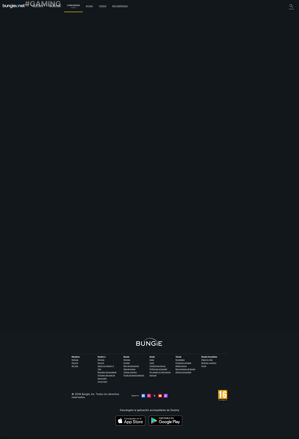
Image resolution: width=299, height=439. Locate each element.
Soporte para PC (37, 60)
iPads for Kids (207, 360)
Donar (203, 366)
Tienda (102, 6)
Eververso (33, 42)
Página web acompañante (42, 51)
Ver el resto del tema (100, 117)
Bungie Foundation (209, 357)
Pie (90, 318)
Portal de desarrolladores (133, 375)
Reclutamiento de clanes (41, 73)
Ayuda (89, 6)
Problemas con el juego (41, 45)
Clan (99, 369)
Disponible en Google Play (166, 421)
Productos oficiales (183, 363)
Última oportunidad (183, 372)
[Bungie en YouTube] (160, 396)
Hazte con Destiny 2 (106, 366)
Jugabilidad (34, 29)
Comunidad (73, 5)
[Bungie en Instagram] (149, 396)
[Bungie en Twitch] (166, 396)
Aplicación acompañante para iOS (47, 54)
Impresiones (34, 20)
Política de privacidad (158, 369)
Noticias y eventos (208, 363)
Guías (152, 360)
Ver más (75, 366)
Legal (152, 363)
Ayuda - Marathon (37, 82)
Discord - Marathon (38, 85)
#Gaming (92, 105)
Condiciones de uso (158, 366)
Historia (31, 26)
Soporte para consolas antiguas (46, 66)
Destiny (13, 6)
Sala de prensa (129, 369)
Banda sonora (181, 366)
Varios (30, 79)
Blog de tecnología (131, 366)
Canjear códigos (130, 372)
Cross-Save (102, 381)
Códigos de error (37, 35)
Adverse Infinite (97, 77)
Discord (75, 363)
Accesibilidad (35, 48)
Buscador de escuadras (107, 372)
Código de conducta (37, 89)
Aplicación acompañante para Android (49, 57)
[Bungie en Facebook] (143, 396)
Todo (30, 14)
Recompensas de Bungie (185, 369)
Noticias (75, 360)
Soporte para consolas (40, 63)
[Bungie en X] (154, 396)
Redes (30, 38)
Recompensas (120, 6)
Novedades (180, 360)
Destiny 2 (38, 6)
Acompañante (35, 70)
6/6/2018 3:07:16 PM (114, 124)
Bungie (126, 357)
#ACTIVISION (102, 105)
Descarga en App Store (132, 421)
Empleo (126, 363)
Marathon (55, 6)
